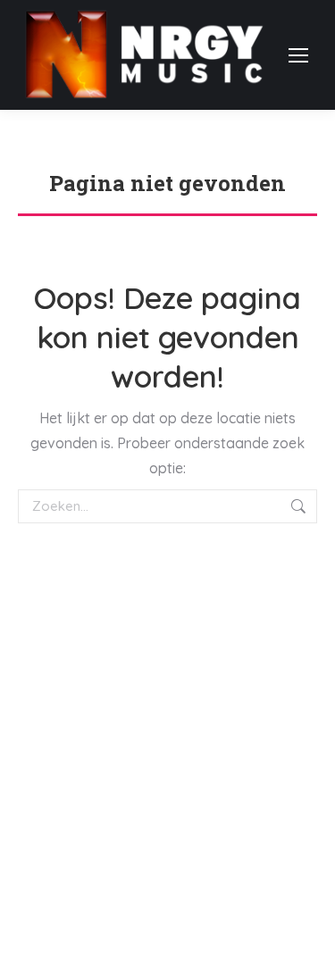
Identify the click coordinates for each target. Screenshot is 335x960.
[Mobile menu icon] (298, 55)
